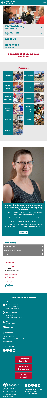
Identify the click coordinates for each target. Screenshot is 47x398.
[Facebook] (4, 350)
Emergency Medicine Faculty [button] (12, 250)
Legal (34, 389)
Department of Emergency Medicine (14, 266)
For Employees (29, 391)
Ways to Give (7, 341)
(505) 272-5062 (9, 281)
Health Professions (23, 368)
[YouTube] (39, 385)
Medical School (24, 376)
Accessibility (28, 389)
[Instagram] (7, 350)
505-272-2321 (11, 323)
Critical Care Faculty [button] (10, 246)
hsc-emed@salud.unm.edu (12, 277)
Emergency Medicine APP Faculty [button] (14, 254)
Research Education (24, 360)
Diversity (27, 393)
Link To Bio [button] (23, 232)
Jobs (35, 391)
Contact (40, 389)
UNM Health (34, 393)
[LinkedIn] (10, 350)
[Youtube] (14, 350)
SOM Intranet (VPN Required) (13, 339)
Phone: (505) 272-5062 (11, 274)
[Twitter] (32, 385)
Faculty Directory (9, 336)
